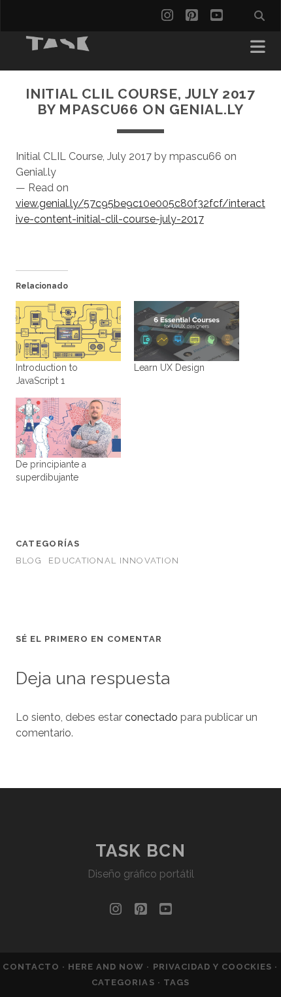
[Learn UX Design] (186, 331)
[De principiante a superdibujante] (68, 428)
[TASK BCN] (58, 47)
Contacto (32, 967)
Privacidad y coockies (214, 967)
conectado (151, 717)
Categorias (124, 982)
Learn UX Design (169, 367)
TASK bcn (140, 851)
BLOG (29, 560)
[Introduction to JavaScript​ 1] (68, 331)
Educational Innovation (113, 560)
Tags (176, 982)
